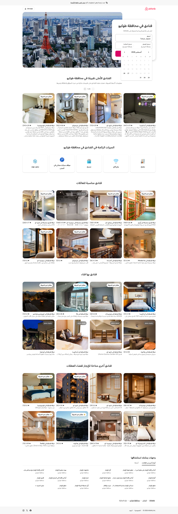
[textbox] (142, 47)
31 (140, 78)
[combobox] (133, 39)
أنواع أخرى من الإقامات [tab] (149, 463)
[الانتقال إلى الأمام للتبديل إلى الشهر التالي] (124, 52)
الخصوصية (138, 510)
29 (149, 78)
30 (144, 78)
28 (124, 73)
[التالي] (85, 89)
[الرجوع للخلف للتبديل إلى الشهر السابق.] (148, 52)
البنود (131, 510)
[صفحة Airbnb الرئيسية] (150, 8)
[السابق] (93, 89)
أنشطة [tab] (136, 463)
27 (128, 73)
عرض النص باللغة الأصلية (78, 3)
